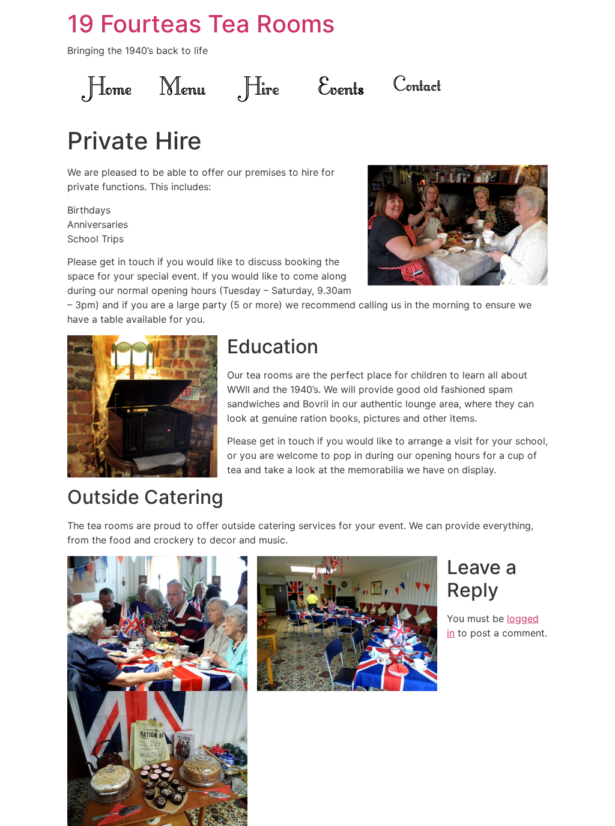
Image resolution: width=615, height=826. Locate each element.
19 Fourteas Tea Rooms (201, 23)
